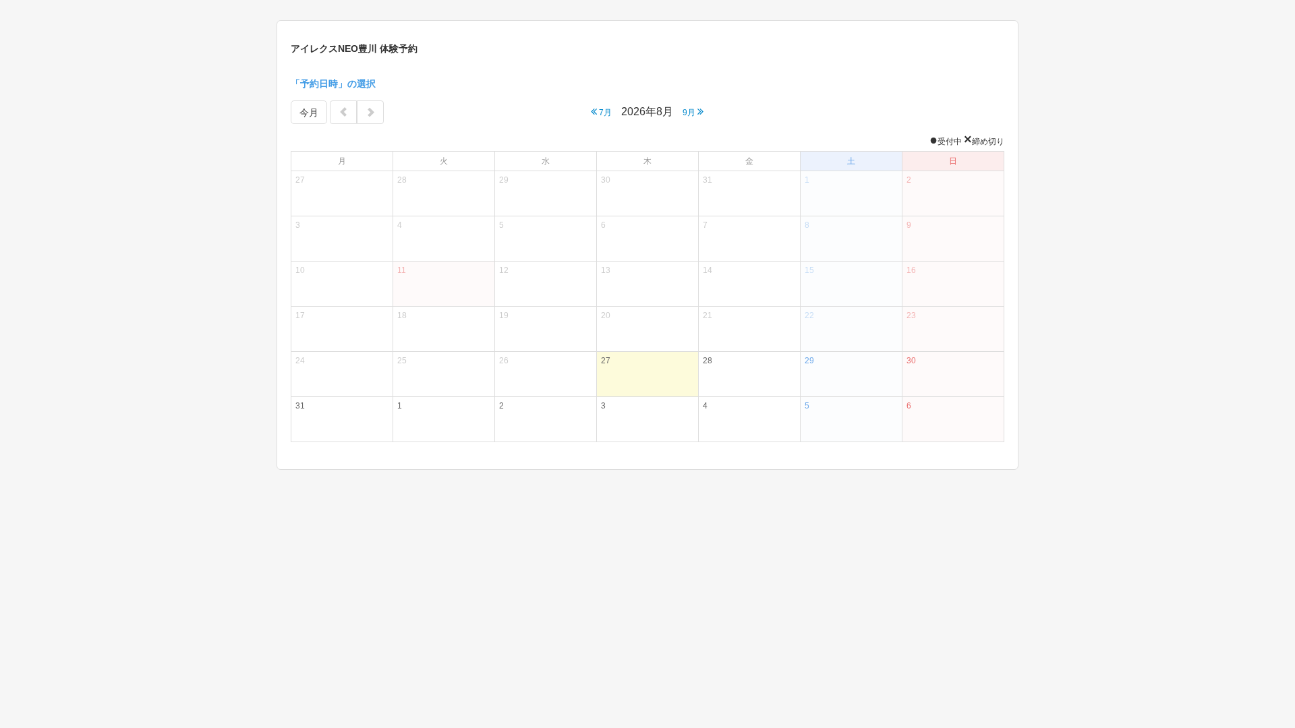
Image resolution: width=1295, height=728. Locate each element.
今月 (308, 112)
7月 (604, 112)
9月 (690, 112)
